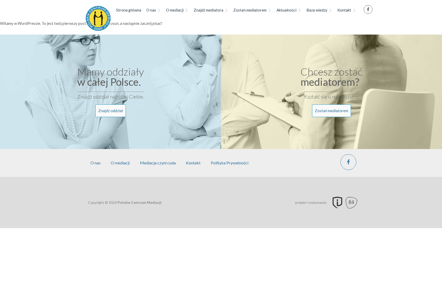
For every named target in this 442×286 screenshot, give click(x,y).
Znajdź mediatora (208, 10)
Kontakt (344, 10)
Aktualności (286, 10)
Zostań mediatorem (250, 10)
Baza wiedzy (316, 10)
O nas (151, 10)
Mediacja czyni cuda (158, 162)
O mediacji (175, 10)
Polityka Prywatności (229, 162)
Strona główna (128, 10)
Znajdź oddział (110, 110)
